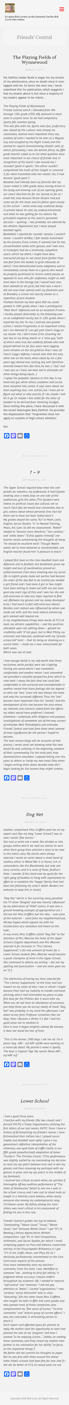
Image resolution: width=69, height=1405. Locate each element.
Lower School (34, 1101)
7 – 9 (34, 472)
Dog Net (34, 814)
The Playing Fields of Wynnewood (34, 60)
